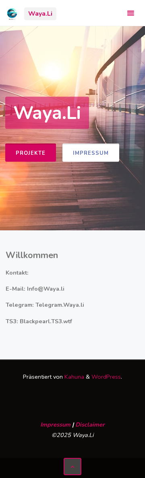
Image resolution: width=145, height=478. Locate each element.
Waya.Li (40, 13)
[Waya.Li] (12, 13)
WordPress (106, 377)
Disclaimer (90, 425)
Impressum (91, 152)
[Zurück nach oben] (72, 466)
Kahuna (73, 377)
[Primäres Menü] (130, 13)
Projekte (31, 152)
